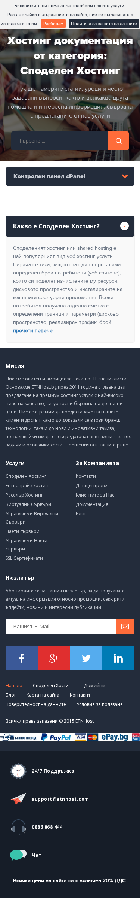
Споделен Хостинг (26, 476)
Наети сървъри (23, 531)
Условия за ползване (100, 704)
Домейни (94, 685)
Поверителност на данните (36, 704)
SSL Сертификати (24, 558)
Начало (14, 685)
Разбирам (53, 23)
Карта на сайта (43, 695)
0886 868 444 (47, 827)
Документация (92, 504)
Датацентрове (91, 485)
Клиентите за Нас (95, 495)
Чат (37, 855)
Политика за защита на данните (104, 23)
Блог (81, 513)
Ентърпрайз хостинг (28, 485)
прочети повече (33, 330)
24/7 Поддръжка (53, 771)
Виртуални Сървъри (28, 504)
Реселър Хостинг (24, 495)
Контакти (86, 476)
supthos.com (60, 799)
